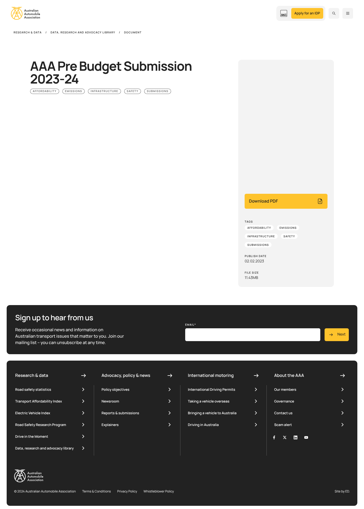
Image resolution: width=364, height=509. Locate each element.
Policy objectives (116, 389)
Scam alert (283, 424)
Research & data (31, 375)
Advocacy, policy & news (126, 375)
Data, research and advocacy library (44, 448)
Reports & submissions (120, 413)
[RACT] (283, 13)
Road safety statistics (33, 389)
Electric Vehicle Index (32, 413)
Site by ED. (342, 491)
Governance (284, 401)
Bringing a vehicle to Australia (212, 413)
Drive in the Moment (31, 436)
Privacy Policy (127, 491)
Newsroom (110, 401)
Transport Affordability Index (38, 401)
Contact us (283, 413)
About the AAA (289, 375)
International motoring (211, 375)
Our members (285, 389)
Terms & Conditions (96, 491)
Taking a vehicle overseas (208, 401)
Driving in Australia (203, 424)
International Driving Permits (211, 389)
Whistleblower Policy (158, 491)
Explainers (110, 424)
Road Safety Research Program (40, 424)
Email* (190, 324)
